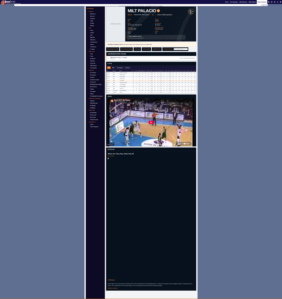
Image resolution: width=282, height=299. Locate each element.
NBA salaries (92, 51)
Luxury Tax (92, 63)
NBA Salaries (252, 2)
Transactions (93, 46)
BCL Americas (93, 86)
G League (92, 49)
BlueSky (92, 25)
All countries (93, 72)
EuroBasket (92, 105)
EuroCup (92, 77)
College (92, 89)
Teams (91, 30)
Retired (91, 93)
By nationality (93, 112)
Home (226, 2)
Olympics (92, 100)
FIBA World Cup (94, 103)
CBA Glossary (243, 2)
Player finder (92, 110)
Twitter (91, 21)
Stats (91, 35)
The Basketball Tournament (96, 96)
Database (91, 11)
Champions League (94, 79)
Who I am (92, 16)
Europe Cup (93, 82)
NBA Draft (92, 37)
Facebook (92, 18)
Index (91, 53)
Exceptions (92, 58)
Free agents (93, 91)
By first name (93, 114)
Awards (92, 44)
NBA (90, 28)
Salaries (92, 32)
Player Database (262, 2)
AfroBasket (92, 107)
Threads (92, 23)
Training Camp (93, 42)
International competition (95, 98)
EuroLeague (93, 75)
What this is (93, 13)
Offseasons (92, 39)
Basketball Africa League (95, 84)
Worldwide (91, 70)
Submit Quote (264, 5)
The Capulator (234, 2)
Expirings (92, 60)
